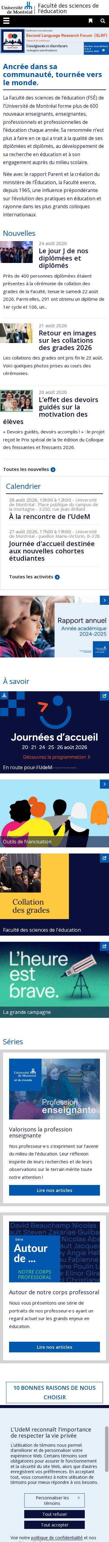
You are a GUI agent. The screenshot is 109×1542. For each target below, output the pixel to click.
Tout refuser (54, 1514)
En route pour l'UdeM (27, 767)
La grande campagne (27, 1012)
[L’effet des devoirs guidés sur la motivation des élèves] (16, 401)
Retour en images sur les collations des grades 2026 (67, 340)
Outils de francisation (27, 841)
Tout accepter (54, 1525)
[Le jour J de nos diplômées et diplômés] (16, 252)
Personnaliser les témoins (58, 1500)
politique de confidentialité (57, 1537)
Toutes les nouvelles (26, 469)
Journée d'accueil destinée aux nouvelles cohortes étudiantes (52, 550)
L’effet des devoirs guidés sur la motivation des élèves (50, 410)
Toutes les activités (31, 576)
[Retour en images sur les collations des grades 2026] (16, 333)
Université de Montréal (17, 8)
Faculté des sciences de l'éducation (68, 8)
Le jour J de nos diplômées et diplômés (63, 258)
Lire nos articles (54, 1190)
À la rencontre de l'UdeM (49, 516)
